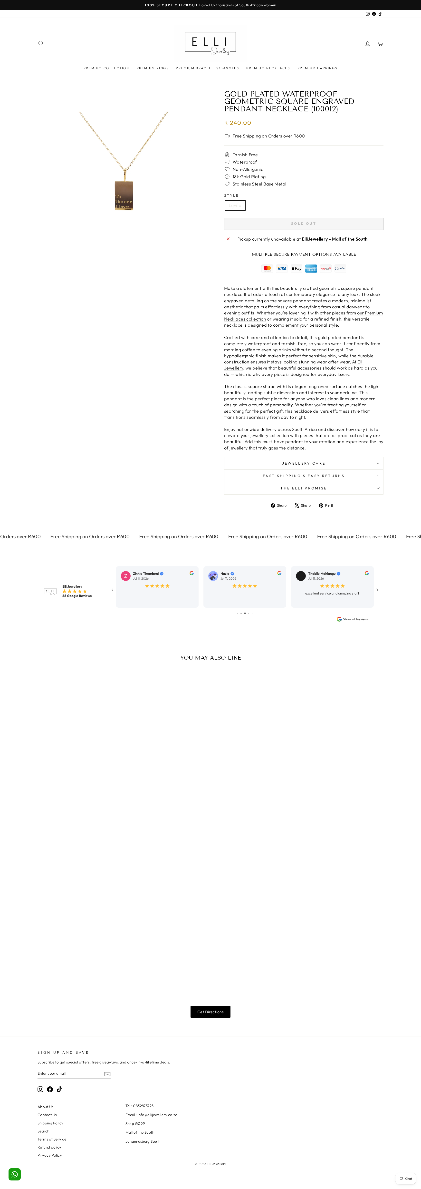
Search (43, 1128)
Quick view (79, 747)
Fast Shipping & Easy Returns (304, 476)
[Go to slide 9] (252, 610)
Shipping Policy (51, 1120)
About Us (45, 1104)
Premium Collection (106, 68)
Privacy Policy (50, 1152)
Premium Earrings (317, 68)
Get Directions (210, 1009)
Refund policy (49, 1144)
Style (231, 195)
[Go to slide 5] (237, 610)
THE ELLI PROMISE (303, 488)
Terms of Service (52, 1136)
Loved (235, 205)
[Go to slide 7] (245, 611)
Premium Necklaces (268, 68)
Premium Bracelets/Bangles (207, 68)
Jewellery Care (303, 463)
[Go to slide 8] (248, 610)
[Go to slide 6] (241, 610)
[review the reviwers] (192, 574)
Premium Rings (153, 68)
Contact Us (47, 1112)
